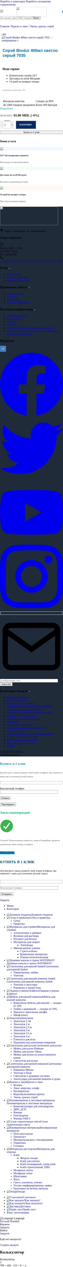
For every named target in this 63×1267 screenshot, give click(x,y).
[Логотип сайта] (31, 16)
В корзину (25, 124)
